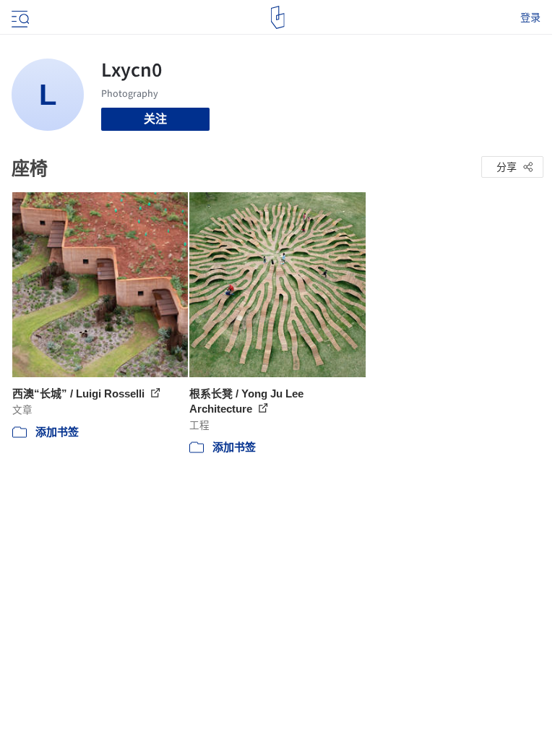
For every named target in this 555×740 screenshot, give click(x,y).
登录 (530, 17)
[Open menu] (19, 17)
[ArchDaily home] (278, 17)
